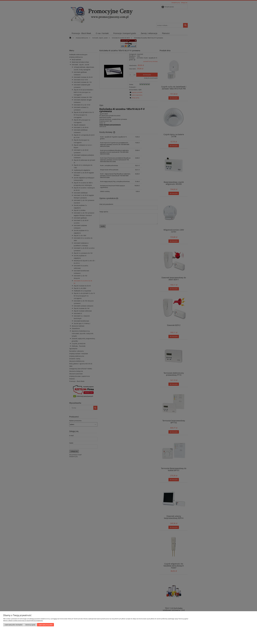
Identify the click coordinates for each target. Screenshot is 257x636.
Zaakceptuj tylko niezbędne (13, 625)
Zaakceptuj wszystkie (45, 625)
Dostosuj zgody (30, 625)
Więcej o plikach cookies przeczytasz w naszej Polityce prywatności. (23, 620)
